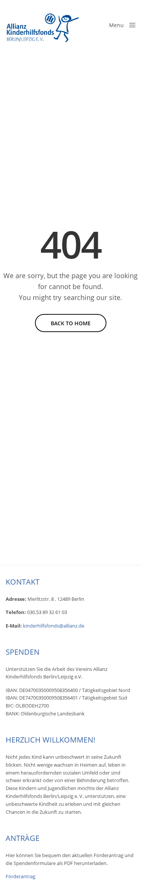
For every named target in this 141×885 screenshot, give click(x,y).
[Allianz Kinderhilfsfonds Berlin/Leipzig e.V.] (43, 24)
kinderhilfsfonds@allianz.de (53, 625)
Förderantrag (20, 876)
